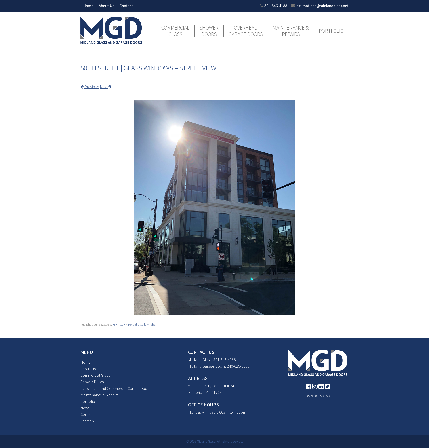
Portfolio (331, 31)
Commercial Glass (175, 31)
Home (88, 5)
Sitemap (87, 420)
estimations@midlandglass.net (322, 5)
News (85, 407)
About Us (106, 5)
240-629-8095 (238, 366)
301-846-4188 (275, 5)
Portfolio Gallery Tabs (141, 325)
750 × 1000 (119, 325)
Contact (126, 5)
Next (104, 86)
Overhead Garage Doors (246, 31)
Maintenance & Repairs (291, 31)
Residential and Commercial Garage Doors (115, 388)
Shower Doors (209, 31)
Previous (91, 86)
